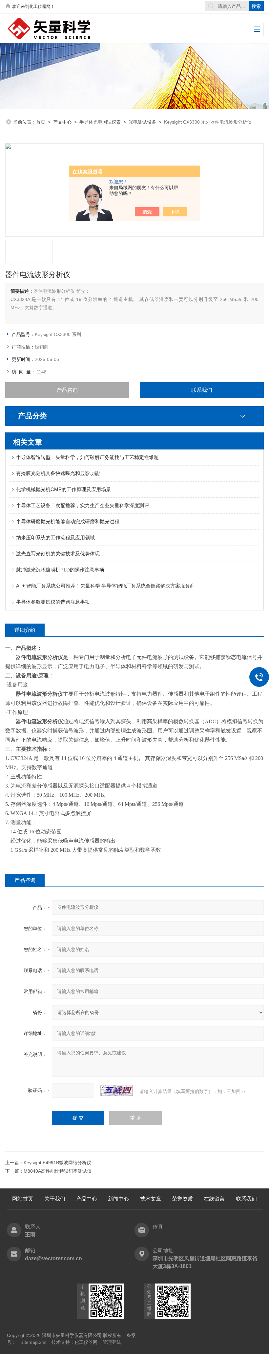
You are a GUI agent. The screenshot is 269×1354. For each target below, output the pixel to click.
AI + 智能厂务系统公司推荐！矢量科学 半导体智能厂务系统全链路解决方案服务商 (105, 585)
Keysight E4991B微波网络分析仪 (57, 1162)
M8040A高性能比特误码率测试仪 (58, 1171)
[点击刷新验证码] (116, 1090)
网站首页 (22, 1199)
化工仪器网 (85, 1342)
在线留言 (214, 1199)
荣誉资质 (182, 1199)
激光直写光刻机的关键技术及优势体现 (58, 553)
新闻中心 (118, 1199)
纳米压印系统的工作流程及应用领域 (55, 537)
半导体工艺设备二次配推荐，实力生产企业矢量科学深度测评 (82, 505)
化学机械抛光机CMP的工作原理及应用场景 (63, 489)
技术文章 (150, 1199)
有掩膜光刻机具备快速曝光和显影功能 (58, 473)
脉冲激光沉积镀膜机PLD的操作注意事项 (60, 569)
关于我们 (54, 1199)
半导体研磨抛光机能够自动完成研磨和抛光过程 (67, 521)
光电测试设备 (142, 122)
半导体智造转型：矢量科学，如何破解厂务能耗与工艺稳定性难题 (87, 457)
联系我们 (201, 390)
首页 (40, 122)
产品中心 (62, 122)
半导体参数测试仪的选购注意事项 (53, 602)
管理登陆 (112, 1342)
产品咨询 (67, 390)
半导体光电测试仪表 (100, 122)
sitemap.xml (33, 1342)
